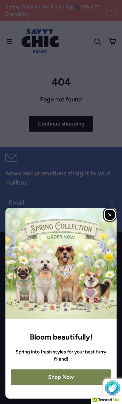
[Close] (110, 215)
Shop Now (61, 377)
